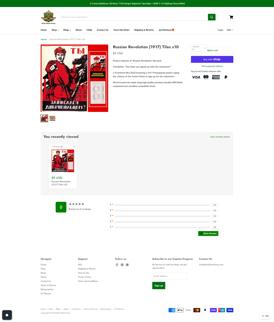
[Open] (7, 315)
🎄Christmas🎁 (166, 29)
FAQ (80, 264)
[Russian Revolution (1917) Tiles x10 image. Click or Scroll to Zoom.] (74, 78)
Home (44, 29)
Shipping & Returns (144, 29)
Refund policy (47, 289)
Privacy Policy (84, 277)
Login (220, 30)
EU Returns (46, 293)
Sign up (159, 285)
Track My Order (121, 29)
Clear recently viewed (220, 137)
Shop (54, 29)
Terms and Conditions (88, 281)
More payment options (212, 66)
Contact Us (102, 29)
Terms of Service (48, 285)
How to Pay (83, 272)
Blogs (66, 29)
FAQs (89, 29)
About (78, 29)
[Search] (211, 17)
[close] (74, 146)
